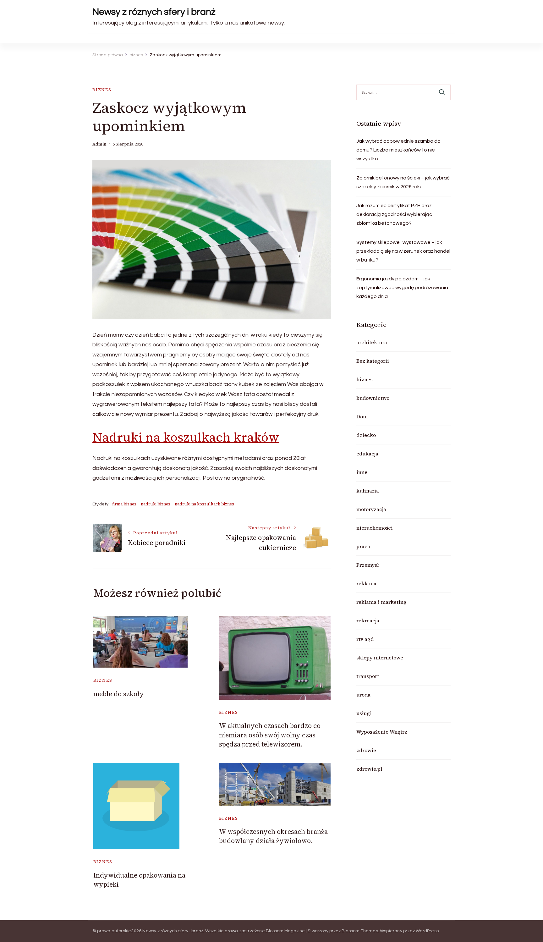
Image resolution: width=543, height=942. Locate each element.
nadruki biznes (155, 504)
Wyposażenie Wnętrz (381, 731)
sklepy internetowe (379, 657)
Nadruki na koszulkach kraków (185, 437)
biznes (102, 89)
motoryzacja (371, 509)
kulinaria (367, 490)
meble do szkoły (118, 693)
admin (99, 144)
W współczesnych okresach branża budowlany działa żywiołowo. (273, 836)
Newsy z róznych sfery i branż (154, 12)
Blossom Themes (360, 931)
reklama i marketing (381, 601)
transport (367, 676)
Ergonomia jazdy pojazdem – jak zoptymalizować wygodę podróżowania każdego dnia (402, 287)
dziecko (366, 435)
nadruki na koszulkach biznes (204, 504)
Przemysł (367, 564)
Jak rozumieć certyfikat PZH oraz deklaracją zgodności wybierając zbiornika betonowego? (394, 214)
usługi (364, 713)
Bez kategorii (372, 360)
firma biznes (124, 504)
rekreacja (367, 620)
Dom (362, 416)
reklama (366, 583)
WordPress (427, 931)
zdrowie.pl (369, 768)
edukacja (367, 453)
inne (361, 472)
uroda (363, 694)
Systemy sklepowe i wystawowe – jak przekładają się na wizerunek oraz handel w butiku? (403, 251)
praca (363, 546)
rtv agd (365, 639)
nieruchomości (374, 527)
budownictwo (372, 397)
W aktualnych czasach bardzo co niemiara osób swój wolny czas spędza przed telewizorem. (270, 735)
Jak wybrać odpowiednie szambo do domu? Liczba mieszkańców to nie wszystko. (398, 150)
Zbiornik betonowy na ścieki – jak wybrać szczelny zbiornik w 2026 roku (403, 182)
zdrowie (366, 750)
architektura (371, 342)
